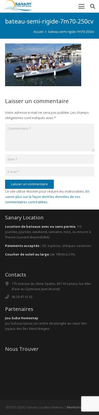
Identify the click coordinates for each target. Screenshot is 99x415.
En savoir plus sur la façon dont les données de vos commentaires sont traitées (47, 196)
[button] (81, 6)
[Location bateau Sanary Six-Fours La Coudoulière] (17, 6)
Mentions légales (80, 407)
